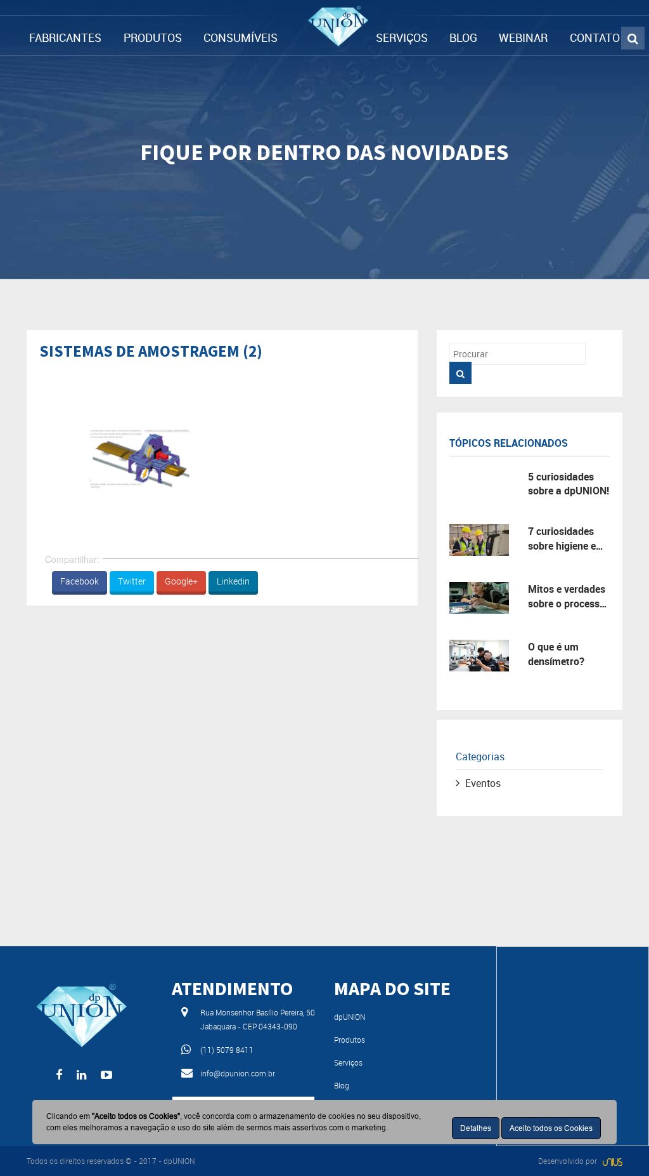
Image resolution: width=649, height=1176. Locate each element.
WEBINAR (523, 37)
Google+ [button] (181, 581)
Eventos (483, 783)
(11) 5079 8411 (227, 1050)
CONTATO (595, 37)
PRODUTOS (153, 37)
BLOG (463, 37)
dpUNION (349, 1017)
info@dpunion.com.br (237, 1073)
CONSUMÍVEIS (240, 37)
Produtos (349, 1039)
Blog (341, 1085)
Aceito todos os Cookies (551, 1128)
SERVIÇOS (402, 37)
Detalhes (475, 1128)
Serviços (348, 1062)
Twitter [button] (132, 581)
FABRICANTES (65, 37)
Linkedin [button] (233, 581)
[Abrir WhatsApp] (617, 1144)
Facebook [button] (79, 581)
